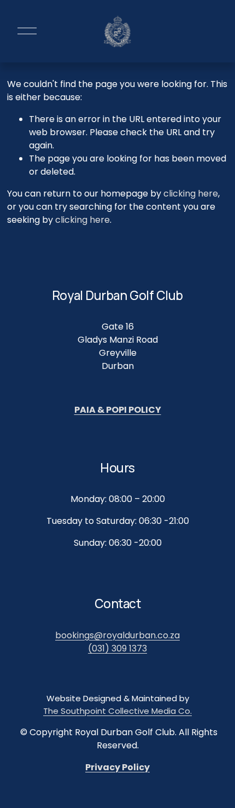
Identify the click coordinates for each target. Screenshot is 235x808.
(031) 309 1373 (117, 648)
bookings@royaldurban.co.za (117, 635)
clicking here (190, 193)
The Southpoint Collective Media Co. (117, 711)
